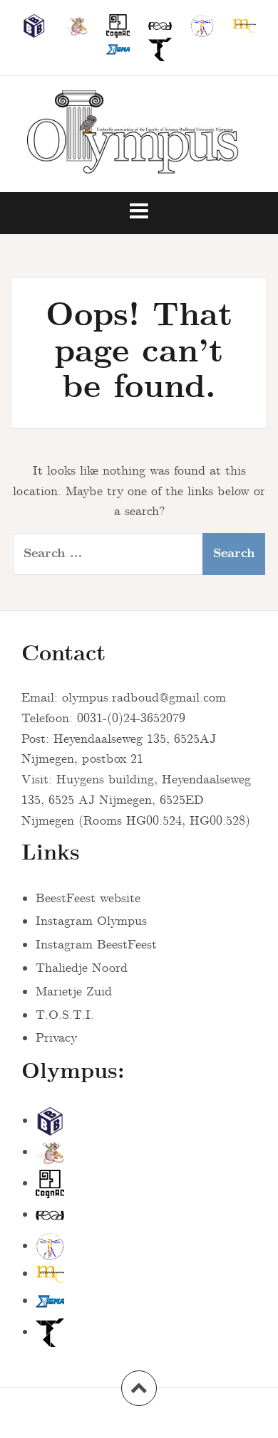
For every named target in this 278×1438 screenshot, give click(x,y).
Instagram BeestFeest (96, 944)
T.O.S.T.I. (65, 1015)
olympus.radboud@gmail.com (144, 698)
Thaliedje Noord (82, 968)
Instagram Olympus (91, 921)
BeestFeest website (88, 898)
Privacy (56, 1038)
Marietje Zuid (74, 991)
